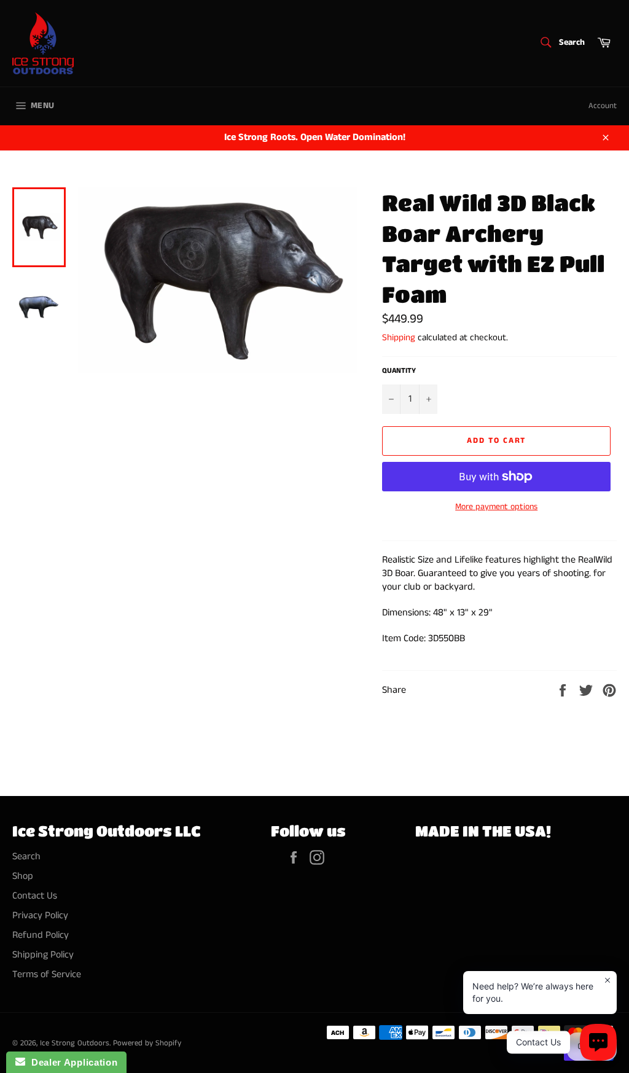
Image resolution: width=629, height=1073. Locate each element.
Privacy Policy (40, 915)
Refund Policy (40, 935)
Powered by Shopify (147, 1042)
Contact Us (34, 896)
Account (602, 106)
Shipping (398, 337)
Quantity (399, 371)
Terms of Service (46, 974)
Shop (22, 876)
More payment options (496, 507)
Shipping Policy (43, 955)
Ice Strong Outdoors (74, 1042)
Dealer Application (71, 1062)
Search (26, 856)
